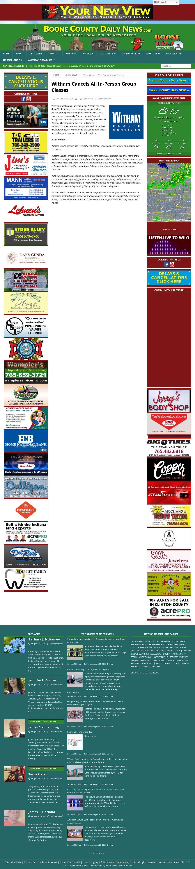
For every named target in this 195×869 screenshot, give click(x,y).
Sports (52, 53)
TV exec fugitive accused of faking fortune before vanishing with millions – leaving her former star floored (97, 761)
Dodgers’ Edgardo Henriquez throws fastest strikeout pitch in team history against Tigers (95, 703)
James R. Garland (41, 812)
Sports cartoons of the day (79, 731)
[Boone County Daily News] (97, 37)
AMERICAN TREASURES (40, 60)
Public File (179, 862)
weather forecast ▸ (169, 154)
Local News (88, 98)
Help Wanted (174, 53)
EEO (188, 862)
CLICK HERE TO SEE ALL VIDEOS (145, 672)
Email (85, 862)
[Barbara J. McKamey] (14, 654)
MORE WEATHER (169, 229)
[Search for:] (176, 65)
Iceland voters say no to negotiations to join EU (88, 669)
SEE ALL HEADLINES (97, 853)
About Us (151, 53)
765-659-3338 (73, 862)
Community (106, 53)
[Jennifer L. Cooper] (14, 694)
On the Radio (129, 53)
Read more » (112, 655)
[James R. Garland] (14, 825)
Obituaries (36, 53)
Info (18, 53)
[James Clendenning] (14, 738)
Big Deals (87, 53)
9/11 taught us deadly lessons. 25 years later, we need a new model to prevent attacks (95, 791)
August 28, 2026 (38, 643)
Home (6, 53)
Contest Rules (165, 862)
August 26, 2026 (38, 731)
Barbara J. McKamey (44, 639)
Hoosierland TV (12, 60)
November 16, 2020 (64, 98)
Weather (71, 53)
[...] (29, 670)
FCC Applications (73, 865)
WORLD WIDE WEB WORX (119, 865)
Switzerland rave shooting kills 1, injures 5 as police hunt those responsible (96, 641)
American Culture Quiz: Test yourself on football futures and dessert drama (95, 821)
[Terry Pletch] (14, 784)
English (162, 2)
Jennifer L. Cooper (42, 680)
